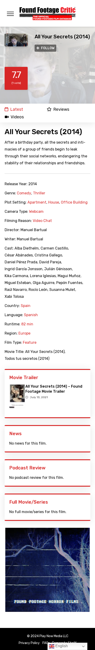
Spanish (31, 315)
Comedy (24, 193)
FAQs (46, 643)
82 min (27, 324)
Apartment (36, 202)
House (53, 202)
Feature (29, 342)
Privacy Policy (29, 643)
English (61, 646)
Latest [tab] (16, 109)
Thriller (39, 193)
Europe (24, 333)
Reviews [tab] (61, 109)
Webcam (36, 211)
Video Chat (42, 221)
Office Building (74, 202)
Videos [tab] (17, 117)
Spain (25, 306)
